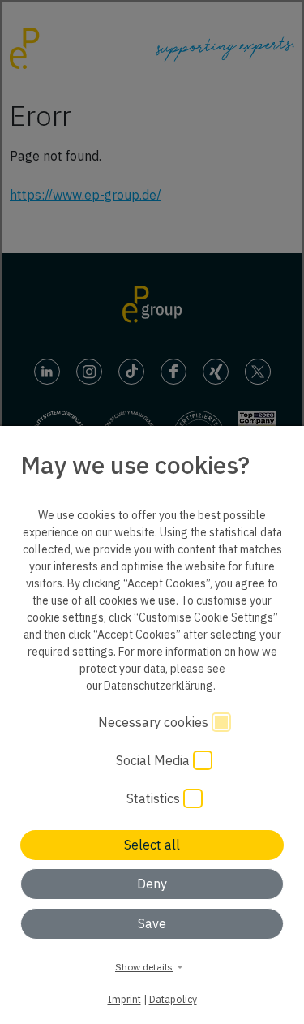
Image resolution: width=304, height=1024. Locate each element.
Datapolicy (173, 998)
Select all (152, 845)
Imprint (124, 998)
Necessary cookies (155, 722)
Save (152, 923)
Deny (152, 884)
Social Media (154, 760)
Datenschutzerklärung (158, 685)
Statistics (154, 798)
